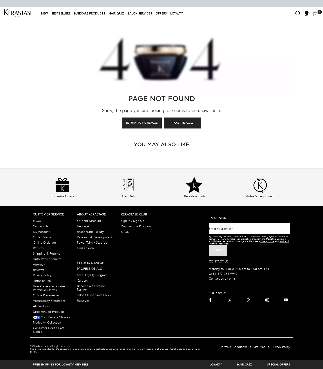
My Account (41, 232)
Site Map (259, 347)
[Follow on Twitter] (230, 300)
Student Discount (89, 221)
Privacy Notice (267, 241)
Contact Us (40, 226)
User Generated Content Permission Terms (50, 288)
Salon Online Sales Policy (94, 295)
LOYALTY (216, 365)
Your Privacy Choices (55, 317)
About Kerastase (91, 214)
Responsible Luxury (90, 232)
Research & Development (94, 237)
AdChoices (176, 349)
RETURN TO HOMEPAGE (142, 123)
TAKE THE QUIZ (182, 123)
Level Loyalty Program (92, 275)
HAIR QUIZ (244, 365)
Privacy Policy (42, 275)
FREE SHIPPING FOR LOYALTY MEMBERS (60, 365)
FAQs (37, 221)
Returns (38, 248)
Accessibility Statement (49, 301)
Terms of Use (42, 281)
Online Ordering (44, 243)
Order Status (42, 237)
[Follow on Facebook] (211, 300)
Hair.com (83, 300)
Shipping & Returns (46, 253)
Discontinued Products (48, 312)
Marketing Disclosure (276, 239)
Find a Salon (85, 248)
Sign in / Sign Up (132, 221)
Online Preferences (46, 295)
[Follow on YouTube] (286, 300)
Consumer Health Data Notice (48, 330)
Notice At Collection (47, 322)
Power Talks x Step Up (92, 243)
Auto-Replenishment (47, 259)
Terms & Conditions (233, 347)
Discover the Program (136, 226)
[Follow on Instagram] (267, 300)
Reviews (38, 270)
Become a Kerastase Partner (91, 288)
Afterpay (39, 264)
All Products (41, 306)
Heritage (83, 226)
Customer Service (48, 214)
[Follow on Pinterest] (248, 300)
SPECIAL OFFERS (278, 365)
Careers (82, 281)
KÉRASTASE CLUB (134, 214)
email (232, 279)
